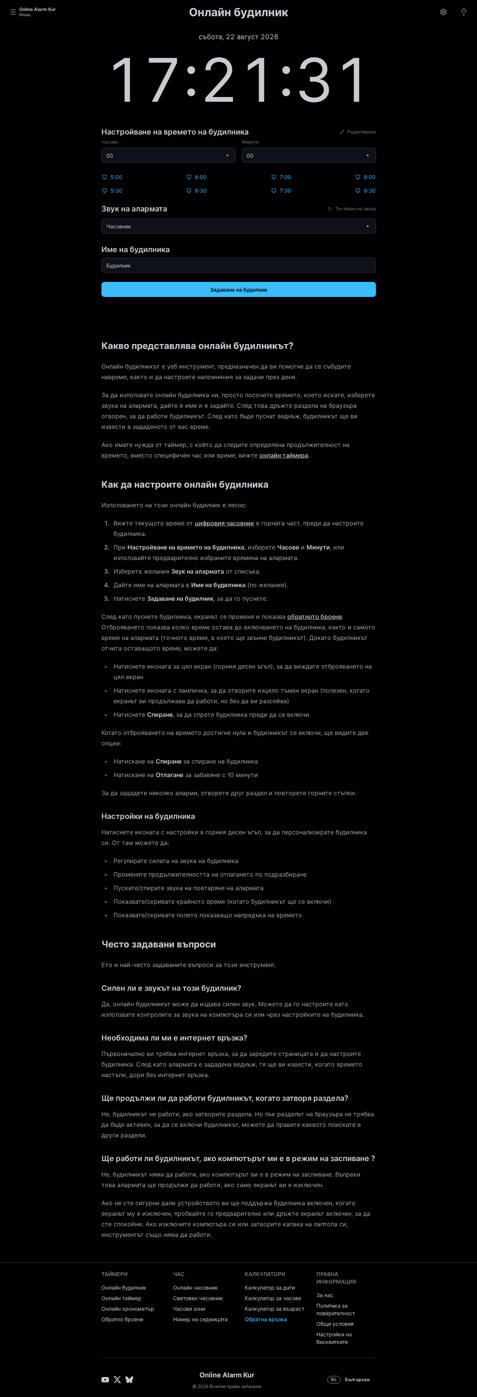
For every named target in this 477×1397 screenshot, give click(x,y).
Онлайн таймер (121, 1298)
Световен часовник (198, 1298)
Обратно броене (122, 1319)
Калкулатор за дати (270, 1287)
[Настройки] (443, 12)
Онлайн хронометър (127, 1308)
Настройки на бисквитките (334, 1338)
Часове (109, 142)
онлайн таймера (283, 455)
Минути (250, 142)
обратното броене (314, 616)
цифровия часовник (224, 523)
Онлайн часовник (195, 1287)
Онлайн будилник (123, 1287)
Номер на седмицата (200, 1319)
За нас (324, 1295)
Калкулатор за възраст (274, 1308)
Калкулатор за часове (273, 1298)
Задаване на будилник (238, 289)
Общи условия (335, 1323)
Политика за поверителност (335, 1309)
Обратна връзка (266, 1319)
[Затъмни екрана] (464, 12)
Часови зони (189, 1308)
